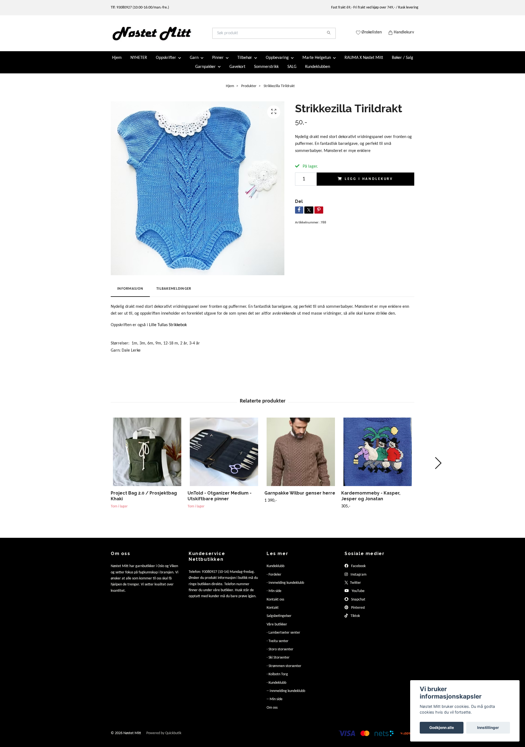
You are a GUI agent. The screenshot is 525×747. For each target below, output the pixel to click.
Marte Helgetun (316, 62)
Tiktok (355, 621)
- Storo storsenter (280, 654)
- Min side (274, 596)
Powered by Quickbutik (163, 738)
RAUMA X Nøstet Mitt (364, 62)
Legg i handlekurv (369, 183)
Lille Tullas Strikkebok (168, 329)
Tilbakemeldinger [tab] (173, 293)
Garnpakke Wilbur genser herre (299, 497)
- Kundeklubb (276, 687)
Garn (194, 62)
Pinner (218, 62)
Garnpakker (205, 71)
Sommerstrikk (266, 71)
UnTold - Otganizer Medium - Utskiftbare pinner (220, 500)
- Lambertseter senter (283, 637)
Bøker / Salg (402, 62)
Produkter (248, 90)
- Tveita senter (277, 645)
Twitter (355, 587)
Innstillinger (488, 727)
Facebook (358, 571)
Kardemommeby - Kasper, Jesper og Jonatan (370, 500)
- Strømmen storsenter (284, 670)
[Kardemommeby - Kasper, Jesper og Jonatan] (377, 456)
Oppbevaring (277, 62)
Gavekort (237, 71)
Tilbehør (244, 62)
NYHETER (138, 62)
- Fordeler (274, 579)
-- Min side (274, 704)
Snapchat (357, 604)
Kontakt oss (275, 604)
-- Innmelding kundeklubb (286, 696)
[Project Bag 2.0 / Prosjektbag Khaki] (147, 456)
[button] (438, 468)
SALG (291, 71)
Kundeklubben (317, 71)
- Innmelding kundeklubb (285, 587)
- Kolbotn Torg (277, 679)
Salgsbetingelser (279, 621)
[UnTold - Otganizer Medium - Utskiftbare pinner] (224, 456)
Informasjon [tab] (130, 293)
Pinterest (357, 612)
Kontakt (273, 612)
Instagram (358, 579)
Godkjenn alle (441, 727)
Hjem (117, 62)
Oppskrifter (166, 62)
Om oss (272, 712)
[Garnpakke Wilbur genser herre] (300, 456)
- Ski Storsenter (278, 662)
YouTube (357, 596)
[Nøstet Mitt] (186, 36)
